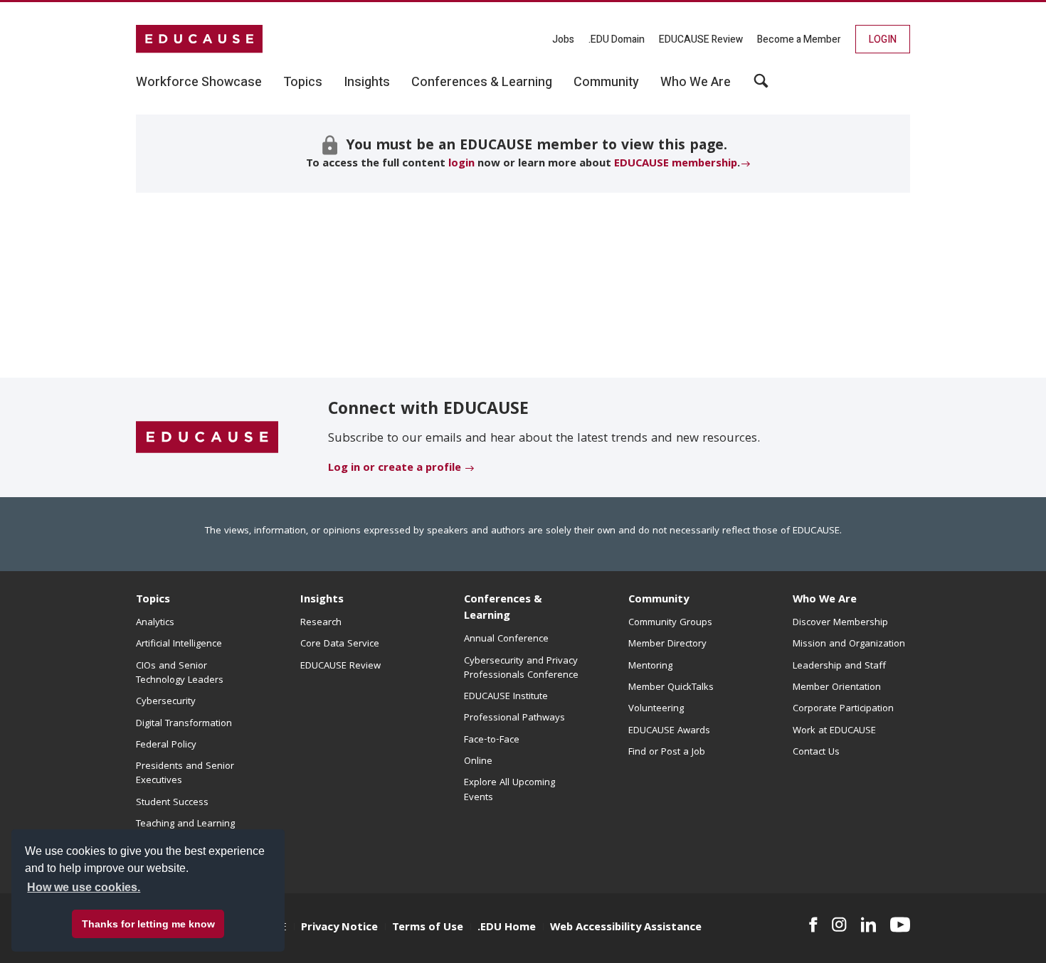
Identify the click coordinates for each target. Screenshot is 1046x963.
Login (883, 39)
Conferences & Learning (503, 608)
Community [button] (606, 82)
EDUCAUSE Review (701, 39)
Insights (322, 600)
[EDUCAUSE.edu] (199, 39)
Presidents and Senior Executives (185, 774)
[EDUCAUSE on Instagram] (839, 925)
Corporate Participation (843, 709)
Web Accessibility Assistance (626, 928)
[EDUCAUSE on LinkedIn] (869, 925)
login (461, 164)
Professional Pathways (514, 718)
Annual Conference (506, 639)
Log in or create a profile (394, 468)
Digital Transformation (184, 724)
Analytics (155, 623)
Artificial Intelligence (179, 644)
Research (321, 623)
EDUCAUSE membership (675, 164)
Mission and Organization (849, 644)
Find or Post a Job (666, 752)
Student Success (172, 803)
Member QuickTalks (671, 688)
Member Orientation (837, 688)
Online (478, 762)
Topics (153, 600)
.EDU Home (506, 928)
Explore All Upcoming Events (509, 790)
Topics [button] (302, 82)
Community (658, 600)
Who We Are (825, 600)
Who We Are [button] (695, 82)
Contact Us (816, 752)
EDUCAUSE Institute (506, 697)
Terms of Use (427, 928)
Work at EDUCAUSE (834, 731)
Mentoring (650, 666)
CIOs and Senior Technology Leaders (179, 673)
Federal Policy (166, 745)
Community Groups (670, 623)
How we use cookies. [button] (83, 887)
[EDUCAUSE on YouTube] (900, 925)
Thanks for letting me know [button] (148, 924)
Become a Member (799, 39)
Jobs (563, 39)
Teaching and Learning (185, 824)
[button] (761, 86)
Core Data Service (339, 644)
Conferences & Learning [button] (481, 82)
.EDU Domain (616, 39)
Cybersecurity (166, 702)
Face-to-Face (491, 740)
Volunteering (656, 709)
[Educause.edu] (207, 438)
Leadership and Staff (839, 666)
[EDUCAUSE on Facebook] (813, 925)
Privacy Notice (339, 928)
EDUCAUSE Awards (669, 731)
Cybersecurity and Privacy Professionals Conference (521, 668)
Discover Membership (840, 623)
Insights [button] (367, 82)
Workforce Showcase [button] (199, 82)
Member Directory (667, 644)
